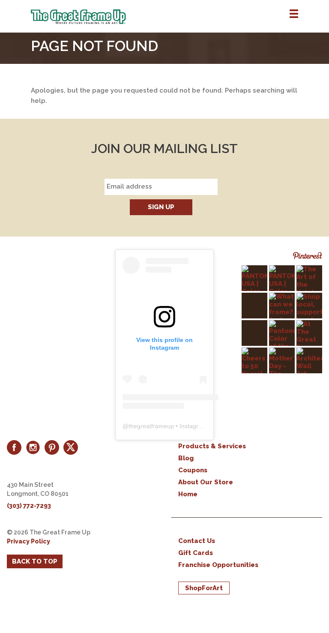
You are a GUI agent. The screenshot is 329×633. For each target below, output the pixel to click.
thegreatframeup (151, 426)
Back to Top (34, 561)
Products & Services (212, 446)
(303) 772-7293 (29, 505)
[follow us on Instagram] (33, 447)
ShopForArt (204, 588)
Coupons (192, 470)
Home (187, 494)
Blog (186, 458)
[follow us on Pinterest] (52, 447)
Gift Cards (195, 553)
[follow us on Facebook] (14, 447)
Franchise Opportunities (218, 565)
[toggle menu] (294, 14)
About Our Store (205, 482)
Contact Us (196, 541)
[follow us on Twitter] (70, 447)
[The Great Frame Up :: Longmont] (180, 16)
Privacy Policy (28, 541)
